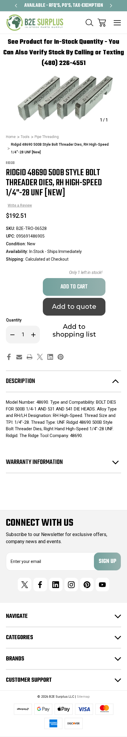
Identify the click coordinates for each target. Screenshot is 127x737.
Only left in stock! (85, 272)
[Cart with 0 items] (101, 23)
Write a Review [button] (20, 205)
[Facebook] (9, 357)
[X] (40, 357)
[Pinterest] (61, 357)
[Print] (29, 357)
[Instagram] (71, 584)
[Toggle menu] (117, 22)
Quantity (14, 320)
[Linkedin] (50, 357)
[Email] (19, 357)
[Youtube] (102, 584)
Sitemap (83, 697)
